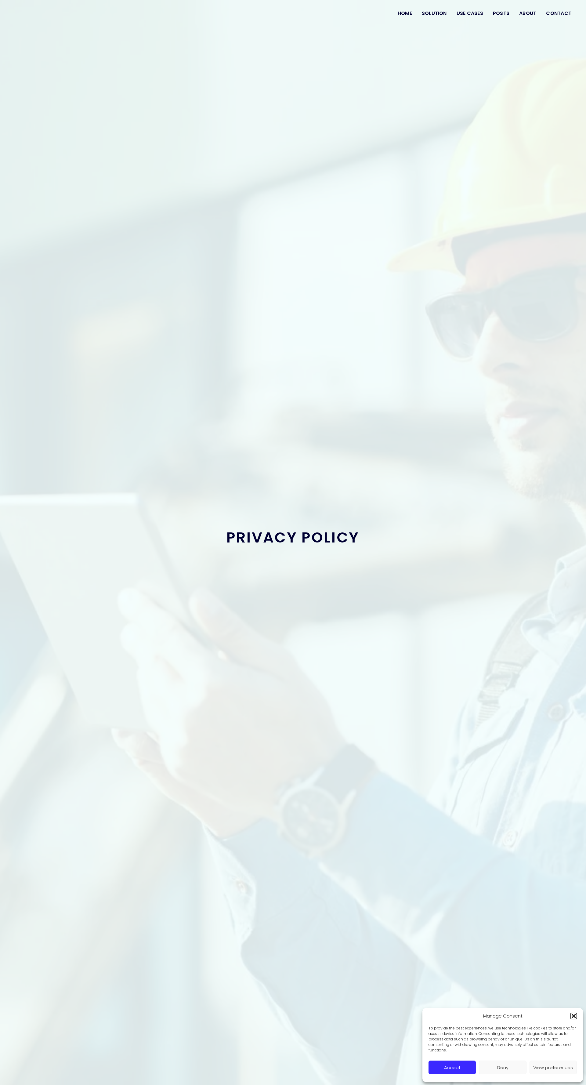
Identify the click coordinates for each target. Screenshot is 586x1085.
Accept (452, 1067)
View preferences (553, 1067)
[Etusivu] (35, 13)
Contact (558, 13)
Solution (434, 13)
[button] (574, 1016)
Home (405, 13)
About (527, 13)
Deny (502, 1067)
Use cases (470, 13)
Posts (501, 13)
